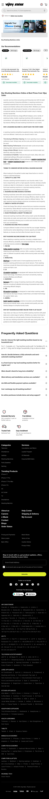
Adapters (4, 741)
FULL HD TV (41, 641)
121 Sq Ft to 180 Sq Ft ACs (26, 629)
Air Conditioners (6, 672)
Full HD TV (5, 660)
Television (4, 448)
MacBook (13, 761)
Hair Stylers (23, 721)
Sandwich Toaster (26, 704)
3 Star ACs (35, 623)
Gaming (3, 466)
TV (2, 496)
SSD (2, 754)
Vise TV (14, 639)
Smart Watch (5, 776)
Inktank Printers (19, 766)
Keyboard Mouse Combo (27, 748)
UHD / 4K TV (32, 657)
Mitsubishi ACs (28, 610)
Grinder (20, 701)
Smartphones (5, 738)
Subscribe (25, 574)
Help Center (27, 511)
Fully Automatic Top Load (26, 675)
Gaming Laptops (24, 761)
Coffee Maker (5, 696)
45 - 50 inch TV (6, 647)
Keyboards (12, 748)
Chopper (35, 693)
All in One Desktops (7, 764)
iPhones (16, 738)
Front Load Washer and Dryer (11, 680)
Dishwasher (34, 680)
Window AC (27, 672)
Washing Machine (6, 503)
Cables (36, 738)
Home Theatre (6, 665)
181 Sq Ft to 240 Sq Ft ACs (10, 632)
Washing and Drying (8, 675)
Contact (4, 520)
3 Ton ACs (15, 623)
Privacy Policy (26, 545)
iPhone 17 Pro (5, 478)
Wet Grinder (39, 704)
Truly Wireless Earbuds (9, 711)
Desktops (36, 761)
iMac (19, 764)
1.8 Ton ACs (16, 621)
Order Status (6, 526)
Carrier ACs (40, 610)
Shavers (13, 721)
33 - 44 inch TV (39, 644)
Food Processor (27, 696)
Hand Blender (5, 699)
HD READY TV (13, 644)
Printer (25, 764)
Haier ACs (41, 613)
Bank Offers (4, 542)
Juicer (32, 699)
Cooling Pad (5, 751)
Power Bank (14, 741)
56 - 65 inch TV (32, 647)
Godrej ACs (16, 610)
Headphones (34, 711)
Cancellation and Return (29, 448)
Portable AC (38, 672)
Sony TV (41, 639)
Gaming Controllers (22, 662)
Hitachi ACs (5, 613)
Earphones (5, 714)
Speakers (17, 665)
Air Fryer (38, 696)
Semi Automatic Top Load (10, 678)
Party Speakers (6, 462)
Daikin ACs (24, 607)
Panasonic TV (6, 641)
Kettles (28, 701)
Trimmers (4, 721)
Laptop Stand (17, 751)
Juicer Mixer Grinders (8, 701)
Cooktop (16, 696)
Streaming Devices (18, 660)
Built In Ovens (16, 693)
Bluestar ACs (5, 610)
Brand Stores (26, 535)
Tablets (3, 731)
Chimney (27, 693)
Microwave (37, 701)
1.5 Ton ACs (5, 621)
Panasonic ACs (17, 613)
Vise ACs (4, 607)
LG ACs (33, 607)
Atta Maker (5, 693)
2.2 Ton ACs (37, 621)
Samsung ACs (30, 613)
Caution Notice (26, 542)
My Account (27, 517)
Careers (4, 514)
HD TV (3, 644)
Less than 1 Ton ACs (8, 618)
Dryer (25, 680)
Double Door (28, 683)
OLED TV (16, 641)
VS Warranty (25, 455)
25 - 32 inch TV (26, 644)
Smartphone (5, 452)
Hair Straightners (35, 721)
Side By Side (5, 686)
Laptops (3, 455)
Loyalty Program (27, 452)
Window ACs (26, 615)
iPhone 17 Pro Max (7, 481)
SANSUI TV (5, 639)
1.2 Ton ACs (32, 618)
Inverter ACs (40, 626)
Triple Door (38, 683)
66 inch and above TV (8, 650)
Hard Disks (10, 754)
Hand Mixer (17, 699)
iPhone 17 (4, 474)
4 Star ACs (4, 626)
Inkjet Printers (35, 764)
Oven (3, 704)
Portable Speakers (18, 714)
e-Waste (4, 517)
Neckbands (23, 711)
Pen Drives (38, 751)
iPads (11, 731)
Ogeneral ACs (5, 615)
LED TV (3, 657)
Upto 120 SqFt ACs (7, 629)
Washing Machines (7, 459)
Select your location (17, 16)
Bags (39, 748)
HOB (25, 699)
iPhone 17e (4, 485)
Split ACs (16, 615)
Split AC (18, 672)
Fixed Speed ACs (27, 626)
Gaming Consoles (7, 662)
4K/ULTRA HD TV (28, 641)
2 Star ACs (25, 623)
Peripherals (28, 751)
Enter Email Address (12, 562)
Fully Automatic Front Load (31, 678)
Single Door (17, 683)
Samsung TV (24, 639)
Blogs (3, 523)
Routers (3, 769)
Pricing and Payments (8, 535)
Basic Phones (26, 738)
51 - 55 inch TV (19, 647)
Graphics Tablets (21, 731)
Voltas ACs (14, 607)
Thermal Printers (32, 766)
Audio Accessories (33, 660)
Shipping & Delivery (30, 514)
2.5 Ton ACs (5, 623)
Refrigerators (5, 683)
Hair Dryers (5, 724)
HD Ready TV (13, 657)
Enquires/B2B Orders (28, 459)
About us (5, 511)
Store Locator (5, 538)
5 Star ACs (14, 626)
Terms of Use (26, 538)
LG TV (33, 639)
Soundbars (35, 662)
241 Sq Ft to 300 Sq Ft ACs (31, 632)
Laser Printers (6, 766)
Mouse (3, 748)
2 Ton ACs (26, 621)
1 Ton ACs (21, 618)
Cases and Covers (27, 741)
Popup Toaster (12, 704)
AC (2, 489)
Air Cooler (4, 492)
